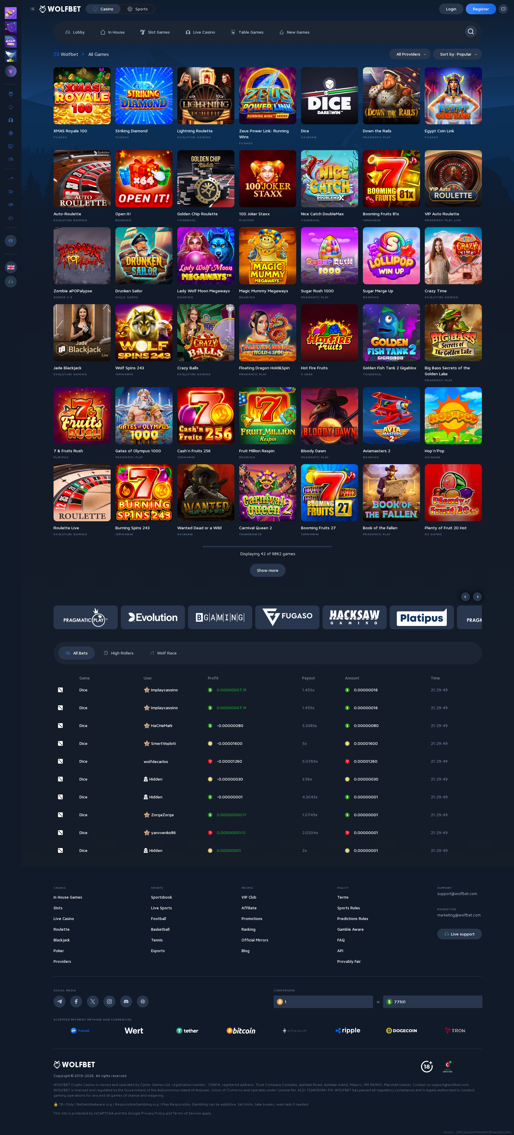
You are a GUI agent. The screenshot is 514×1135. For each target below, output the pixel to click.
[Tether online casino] (134, 1031)
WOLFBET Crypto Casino (74, 1084)
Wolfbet (69, 54)
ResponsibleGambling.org (137, 1104)
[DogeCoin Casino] (348, 1031)
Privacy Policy (153, 1113)
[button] (87, 617)
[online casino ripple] (294, 1031)
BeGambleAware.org (94, 1104)
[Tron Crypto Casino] (401, 1031)
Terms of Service (187, 1113)
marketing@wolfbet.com (459, 915)
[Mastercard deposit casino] (455, 1031)
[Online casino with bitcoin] (187, 1031)
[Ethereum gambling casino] (241, 1031)
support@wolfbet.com (457, 893)
